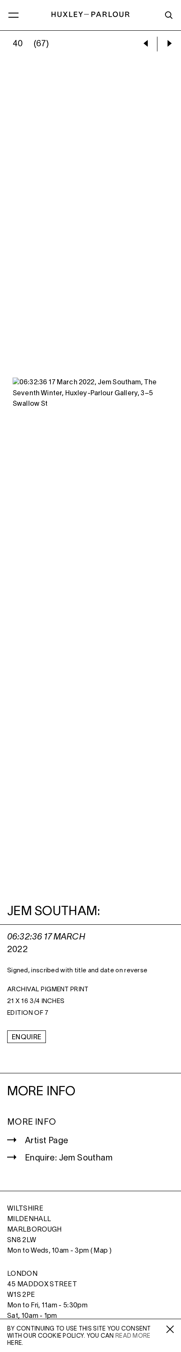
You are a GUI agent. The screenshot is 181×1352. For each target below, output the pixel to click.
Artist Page (46, 1141)
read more (133, 1336)
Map (100, 1251)
